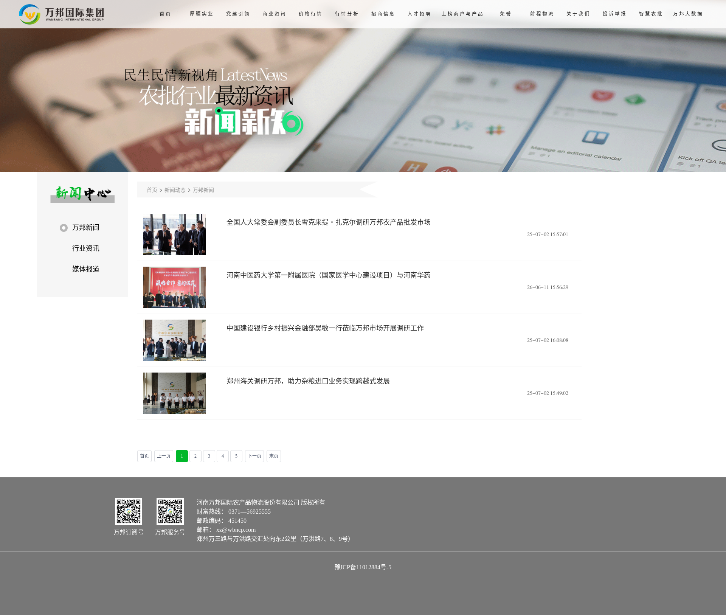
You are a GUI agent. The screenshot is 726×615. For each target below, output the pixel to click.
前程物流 (542, 14)
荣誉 (506, 14)
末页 (273, 456)
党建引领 (238, 14)
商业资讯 (274, 14)
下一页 (254, 456)
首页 (166, 14)
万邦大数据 (688, 14)
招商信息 (383, 14)
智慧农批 (651, 14)
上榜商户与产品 (463, 14)
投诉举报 (615, 14)
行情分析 (347, 14)
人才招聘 (420, 14)
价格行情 (311, 14)
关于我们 (578, 14)
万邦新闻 (203, 189)
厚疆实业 (202, 14)
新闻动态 (175, 189)
